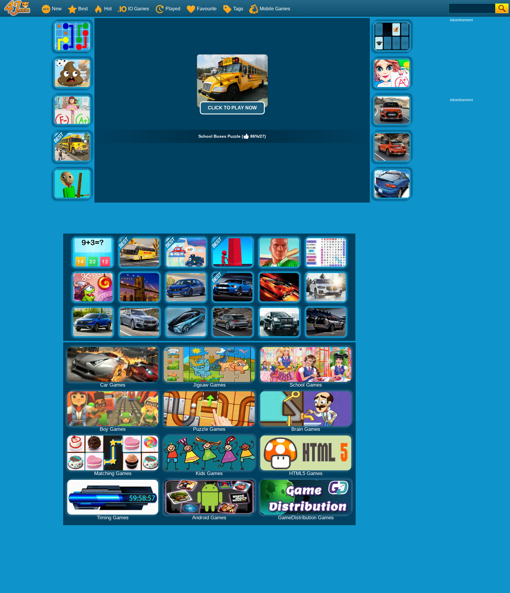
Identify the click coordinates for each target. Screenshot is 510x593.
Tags (238, 8)
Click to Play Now (232, 107)
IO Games (138, 8)
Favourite (207, 8)
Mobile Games (275, 8)
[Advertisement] (26, 106)
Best (83, 8)
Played (173, 8)
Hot (108, 8)
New (57, 8)
